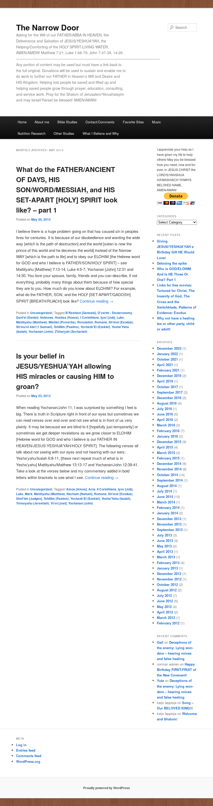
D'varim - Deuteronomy (115, 312)
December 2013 (169, 518)
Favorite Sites (133, 121)
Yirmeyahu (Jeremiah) (32, 503)
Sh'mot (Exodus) (121, 322)
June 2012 (165, 600)
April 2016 (165, 419)
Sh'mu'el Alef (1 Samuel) (34, 326)
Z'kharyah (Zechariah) (71, 331)
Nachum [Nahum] (79, 493)
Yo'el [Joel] (59, 503)
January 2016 (167, 436)
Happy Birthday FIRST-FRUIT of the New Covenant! (176, 669)
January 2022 (167, 353)
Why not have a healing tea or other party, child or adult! (176, 323)
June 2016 (165, 414)
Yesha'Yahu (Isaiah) (116, 498)
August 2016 (167, 403)
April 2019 (165, 381)
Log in (21, 744)
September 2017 (170, 392)
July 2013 (164, 535)
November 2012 (169, 579)
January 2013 (167, 568)
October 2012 (167, 584)
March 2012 (166, 617)
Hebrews (46, 317)
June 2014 (165, 496)
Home (22, 121)
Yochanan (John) (41, 331)
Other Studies (64, 133)
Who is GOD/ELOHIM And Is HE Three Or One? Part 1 (174, 274)
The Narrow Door (47, 27)
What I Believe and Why (101, 133)
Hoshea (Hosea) (67, 317)
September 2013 (170, 529)
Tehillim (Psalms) (66, 326)
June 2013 (165, 540)
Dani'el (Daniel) (27, 317)
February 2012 (168, 623)
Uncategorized (41, 312)
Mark (28, 493)
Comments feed (28, 755)
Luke (120, 317)
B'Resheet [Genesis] (80, 312)
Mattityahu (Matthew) (31, 322)
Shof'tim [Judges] (29, 498)
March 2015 (166, 452)
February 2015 (168, 458)
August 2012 (167, 589)
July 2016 (164, 408)
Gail (160, 642)
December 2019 (169, 375)
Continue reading (96, 301)
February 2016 (168, 430)
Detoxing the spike (172, 263)
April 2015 (165, 447)
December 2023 (169, 348)
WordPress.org (28, 761)
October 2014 (167, 474)
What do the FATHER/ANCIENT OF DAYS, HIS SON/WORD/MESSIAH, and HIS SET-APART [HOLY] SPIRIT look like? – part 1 (66, 189)
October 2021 (167, 359)
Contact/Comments (100, 121)
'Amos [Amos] (76, 489)
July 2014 (164, 491)
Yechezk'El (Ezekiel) (95, 326)
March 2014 (166, 502)
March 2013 (166, 556)
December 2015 (169, 441)
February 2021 (168, 370)
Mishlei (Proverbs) (62, 322)
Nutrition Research (31, 133)
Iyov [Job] (108, 317)
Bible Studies (67, 121)
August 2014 (167, 485)
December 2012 (169, 573)
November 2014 (169, 468)
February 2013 (168, 562)
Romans (101, 322)
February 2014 (168, 507)
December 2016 (169, 397)
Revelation (85, 322)
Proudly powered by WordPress (106, 787)
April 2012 (165, 612)
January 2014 (167, 512)
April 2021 (165, 364)
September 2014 (170, 480)
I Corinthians (89, 317)
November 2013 (169, 524)
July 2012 (164, 595)
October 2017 (167, 386)
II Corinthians (106, 489)
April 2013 (165, 551)
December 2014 (169, 463)
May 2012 (164, 606)
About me (42, 121)
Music (156, 121)
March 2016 (166, 425)
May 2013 (164, 545)
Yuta (160, 680)
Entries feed (25, 750)
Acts (91, 489)
